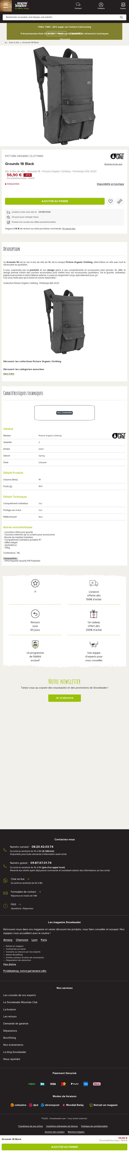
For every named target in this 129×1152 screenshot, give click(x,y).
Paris (44, 940)
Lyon (34, 940)
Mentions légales (76, 1132)
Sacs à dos (14, 43)
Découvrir (65, 39)
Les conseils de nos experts (19, 995)
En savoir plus (68, 229)
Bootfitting (9, 1037)
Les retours (10, 1016)
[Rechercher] (124, 15)
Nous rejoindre (11, 1059)
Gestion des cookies (54, 1132)
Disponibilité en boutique (110, 184)
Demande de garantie (15, 1023)
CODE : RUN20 (55, 33)
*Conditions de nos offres (30, 1126)
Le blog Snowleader (14, 1052)
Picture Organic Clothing (24, 156)
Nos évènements (13, 1045)
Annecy (7, 940)
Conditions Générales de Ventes (62, 1126)
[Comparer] (120, 201)
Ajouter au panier (55, 201)
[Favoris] (110, 201)
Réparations (10, 1030)
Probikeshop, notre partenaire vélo (24, 971)
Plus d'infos (9, 964)
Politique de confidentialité (94, 1126)
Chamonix (22, 940)
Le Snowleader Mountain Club (20, 1002)
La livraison (9, 1009)
